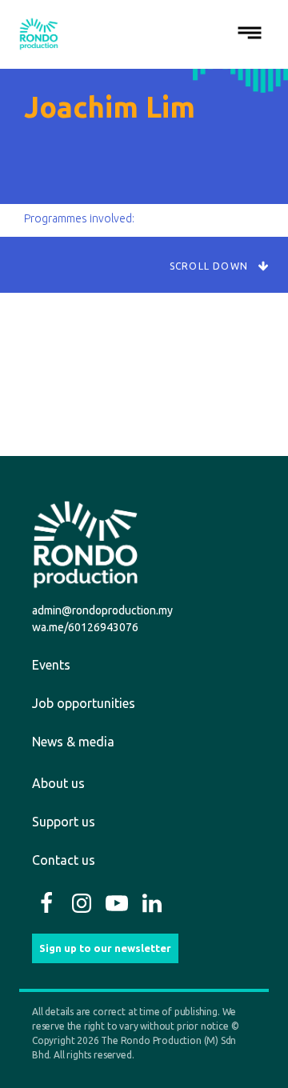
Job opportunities (83, 703)
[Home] (39, 34)
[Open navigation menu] (249, 34)
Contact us (63, 860)
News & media (73, 741)
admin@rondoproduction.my (102, 610)
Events (51, 665)
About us (58, 783)
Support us (63, 821)
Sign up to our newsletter (105, 948)
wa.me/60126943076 (85, 627)
